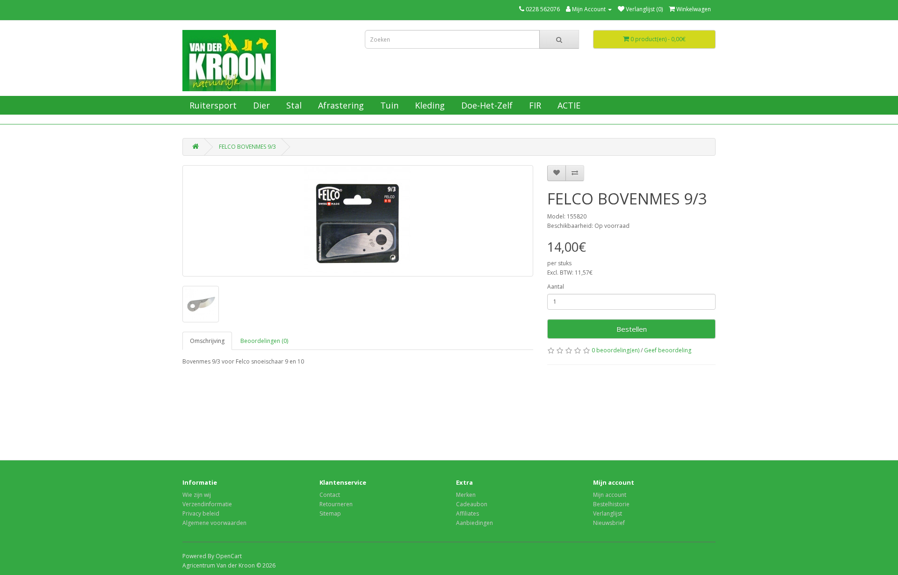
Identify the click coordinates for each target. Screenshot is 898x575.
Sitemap (330, 513)
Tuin (388, 105)
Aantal (555, 287)
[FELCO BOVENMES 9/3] (357, 221)
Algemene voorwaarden (214, 523)
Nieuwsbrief (609, 523)
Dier (260, 105)
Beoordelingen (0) (264, 341)
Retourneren (336, 504)
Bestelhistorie (611, 504)
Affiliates (467, 513)
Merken (466, 495)
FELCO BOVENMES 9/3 (247, 147)
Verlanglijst (607, 513)
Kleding (429, 105)
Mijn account (609, 495)
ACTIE (567, 105)
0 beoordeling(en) (615, 350)
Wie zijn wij (196, 495)
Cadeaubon (471, 504)
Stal (293, 105)
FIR (534, 105)
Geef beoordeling (667, 350)
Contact (329, 495)
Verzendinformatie (207, 504)
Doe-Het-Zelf (486, 105)
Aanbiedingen (474, 523)
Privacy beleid (200, 513)
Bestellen (631, 329)
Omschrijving (207, 341)
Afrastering (340, 105)
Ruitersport (212, 105)
